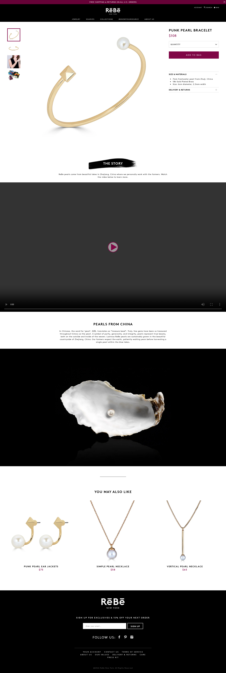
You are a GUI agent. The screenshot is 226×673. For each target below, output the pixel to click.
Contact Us (111, 652)
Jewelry (76, 19)
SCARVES (90, 19)
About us (149, 19)
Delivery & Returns (124, 655)
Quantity (175, 44)
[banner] (113, 11)
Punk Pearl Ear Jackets (41, 566)
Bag (217, 7)
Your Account (92, 652)
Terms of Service (132, 652)
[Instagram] (132, 637)
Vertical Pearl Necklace (185, 566)
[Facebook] (119, 637)
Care (143, 655)
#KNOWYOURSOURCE (129, 19)
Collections (106, 19)
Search (209, 7)
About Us (86, 655)
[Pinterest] (125, 637)
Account (198, 7)
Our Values (102, 655)
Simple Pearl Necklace (113, 566)
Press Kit (113, 657)
